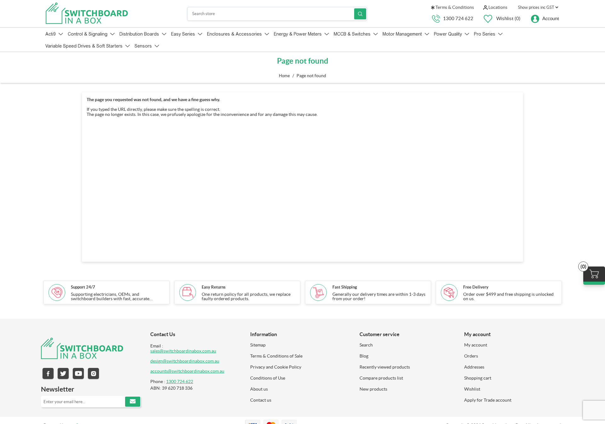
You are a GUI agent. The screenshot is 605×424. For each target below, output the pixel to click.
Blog (364, 355)
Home (284, 75)
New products (373, 389)
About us (259, 389)
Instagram (93, 373)
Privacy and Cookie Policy (275, 367)
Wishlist (472, 389)
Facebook (48, 373)
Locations (497, 7)
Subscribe (132, 402)
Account (550, 18)
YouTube (78, 373)
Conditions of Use (267, 378)
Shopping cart (477, 378)
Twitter (63, 373)
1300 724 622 (458, 18)
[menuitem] (300, 345)
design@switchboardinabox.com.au (184, 361)
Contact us (260, 400)
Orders (471, 355)
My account (475, 344)
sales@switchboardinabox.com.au (183, 350)
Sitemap (258, 344)
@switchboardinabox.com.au (196, 371)
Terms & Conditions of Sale (276, 355)
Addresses (474, 367)
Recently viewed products (385, 367)
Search (360, 13)
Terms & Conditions (454, 7)
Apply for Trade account (487, 400)
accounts (159, 371)
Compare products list (381, 378)
